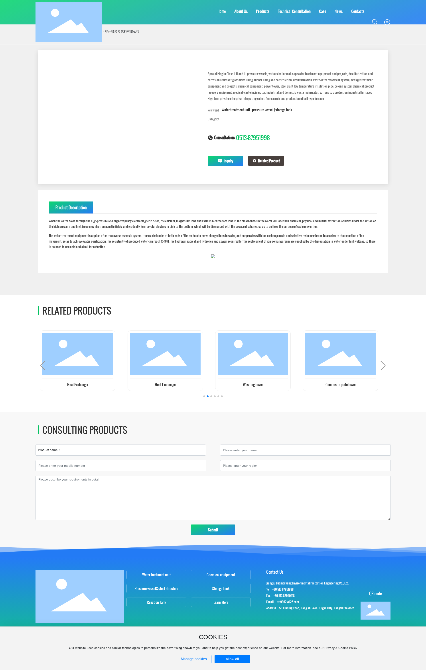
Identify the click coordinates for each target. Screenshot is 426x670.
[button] (204, 396)
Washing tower (253, 384)
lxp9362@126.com (288, 601)
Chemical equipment (221, 574)
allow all (232, 659)
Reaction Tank (156, 602)
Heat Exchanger (77, 384)
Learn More (220, 602)
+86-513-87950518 (284, 595)
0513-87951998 (253, 137)
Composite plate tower (340, 384)
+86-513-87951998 (283, 589)
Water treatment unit (156, 574)
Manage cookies (194, 659)
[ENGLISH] (387, 22)
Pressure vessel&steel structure (156, 588)
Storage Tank (221, 588)
